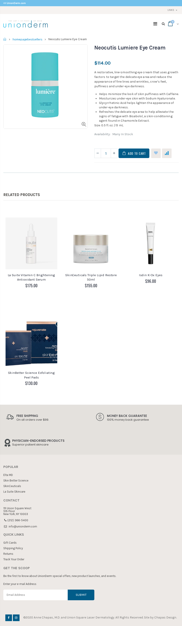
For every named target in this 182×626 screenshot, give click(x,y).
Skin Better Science (15, 480)
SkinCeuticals (12, 486)
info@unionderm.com (23, 526)
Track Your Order (13, 559)
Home (5, 39)
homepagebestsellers (27, 39)
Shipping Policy (13, 548)
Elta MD (8, 475)
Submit (81, 595)
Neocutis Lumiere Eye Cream (130, 47)
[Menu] (155, 23)
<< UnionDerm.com (14, 3)
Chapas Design (165, 617)
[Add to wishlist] (156, 153)
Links (171, 10)
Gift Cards (10, 542)
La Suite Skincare (14, 491)
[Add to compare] (167, 153)
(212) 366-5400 (17, 520)
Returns (8, 553)
